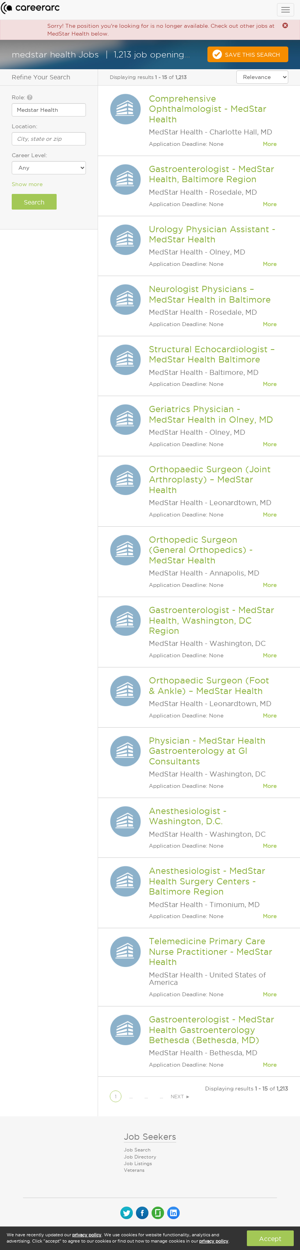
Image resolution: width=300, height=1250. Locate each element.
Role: (19, 97)
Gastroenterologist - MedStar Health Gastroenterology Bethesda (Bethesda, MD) (211, 1030)
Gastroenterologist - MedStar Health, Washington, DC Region (211, 620)
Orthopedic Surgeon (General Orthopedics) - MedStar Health (201, 550)
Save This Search (252, 55)
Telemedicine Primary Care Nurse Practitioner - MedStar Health (210, 951)
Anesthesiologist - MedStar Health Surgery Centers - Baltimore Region (207, 881)
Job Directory (140, 1156)
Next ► (180, 1096)
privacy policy (87, 1234)
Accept (270, 1238)
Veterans (134, 1170)
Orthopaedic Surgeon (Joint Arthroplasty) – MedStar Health (210, 479)
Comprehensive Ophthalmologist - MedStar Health (207, 109)
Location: (25, 126)
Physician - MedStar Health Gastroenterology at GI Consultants (207, 751)
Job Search (137, 1149)
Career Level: (29, 155)
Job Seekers (150, 1136)
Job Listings (138, 1163)
